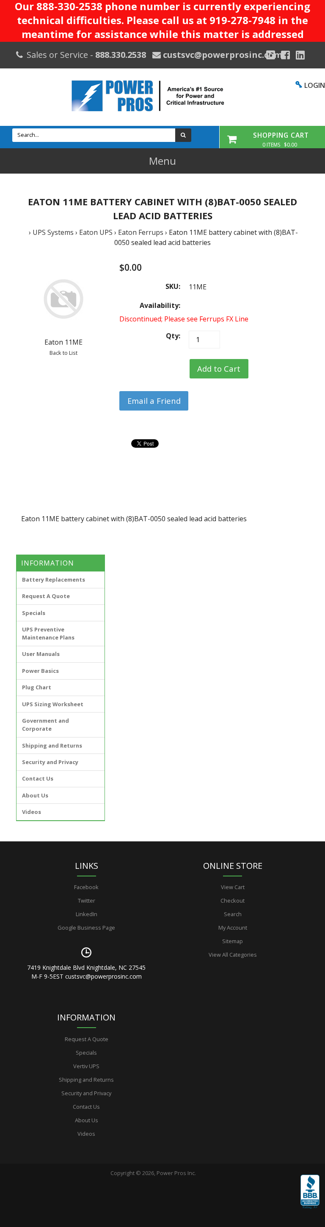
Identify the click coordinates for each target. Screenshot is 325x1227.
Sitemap (232, 941)
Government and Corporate (45, 724)
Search (233, 914)
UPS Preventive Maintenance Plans (48, 633)
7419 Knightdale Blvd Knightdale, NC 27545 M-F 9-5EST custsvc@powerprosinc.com (86, 971)
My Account (232, 927)
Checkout (232, 900)
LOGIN (314, 85)
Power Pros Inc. (176, 1173)
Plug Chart (36, 687)
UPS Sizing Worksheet (52, 704)
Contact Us (37, 778)
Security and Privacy (50, 762)
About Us (35, 795)
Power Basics (40, 671)
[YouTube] (300, 54)
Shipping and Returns (52, 745)
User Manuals (41, 654)
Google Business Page (86, 927)
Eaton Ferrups (140, 232)
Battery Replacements (53, 579)
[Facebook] (285, 54)
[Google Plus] (270, 54)
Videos (31, 812)
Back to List (63, 352)
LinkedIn (86, 914)
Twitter (86, 900)
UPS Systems (53, 232)
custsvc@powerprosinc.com (221, 54)
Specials (33, 613)
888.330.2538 (120, 54)
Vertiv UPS (86, 1066)
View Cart (233, 887)
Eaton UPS (96, 232)
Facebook (86, 887)
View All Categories (233, 954)
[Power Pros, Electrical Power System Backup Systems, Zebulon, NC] (309, 1198)
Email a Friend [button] (154, 400)
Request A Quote (46, 596)
